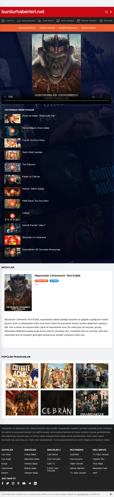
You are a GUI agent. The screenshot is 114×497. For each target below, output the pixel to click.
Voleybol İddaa (31, 473)
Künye (4, 464)
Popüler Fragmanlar (68, 28)
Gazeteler (74, 455)
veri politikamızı (82, 494)
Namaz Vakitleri (89, 21)
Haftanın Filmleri (47, 28)
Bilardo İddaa (30, 468)
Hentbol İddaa (30, 464)
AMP (95, 473)
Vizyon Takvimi (88, 28)
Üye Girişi (5, 455)
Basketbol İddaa (31, 459)
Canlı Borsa (48, 21)
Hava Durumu (28, 21)
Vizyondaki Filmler (27, 28)
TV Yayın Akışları (78, 473)
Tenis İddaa (98, 464)
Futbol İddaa (30, 455)
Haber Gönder (76, 464)
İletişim (4, 473)
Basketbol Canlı (100, 468)
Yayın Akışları (67, 21)
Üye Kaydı (6, 459)
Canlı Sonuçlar (53, 459)
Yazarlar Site (98, 459)
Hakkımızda (6, 468)
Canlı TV (10, 21)
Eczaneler (109, 21)
